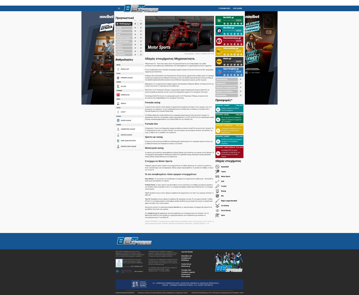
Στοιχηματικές (179, 292)
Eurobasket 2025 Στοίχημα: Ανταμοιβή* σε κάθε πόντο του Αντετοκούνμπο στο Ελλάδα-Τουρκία (230, 153)
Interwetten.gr (231, 48)
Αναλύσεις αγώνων (161, 292)
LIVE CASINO (237, 8)
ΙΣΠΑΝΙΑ (118, 82)
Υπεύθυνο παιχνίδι (188, 272)
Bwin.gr (227, 58)
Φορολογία (220, 83)
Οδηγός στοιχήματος (228, 161)
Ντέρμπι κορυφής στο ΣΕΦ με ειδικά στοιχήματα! (230, 109)
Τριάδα (119, 31)
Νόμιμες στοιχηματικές (226, 87)
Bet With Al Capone (123, 38)
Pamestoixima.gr (232, 38)
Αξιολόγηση (221, 95)
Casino (186, 292)
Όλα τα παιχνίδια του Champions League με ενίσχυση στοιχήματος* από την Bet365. (231, 120)
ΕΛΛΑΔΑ (118, 116)
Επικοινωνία (185, 274)
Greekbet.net (186, 258)
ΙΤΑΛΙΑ (118, 99)
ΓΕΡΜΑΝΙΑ (119, 90)
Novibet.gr (228, 28)
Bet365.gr (228, 17)
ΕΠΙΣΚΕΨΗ (238, 20)
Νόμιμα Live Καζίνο (224, 91)
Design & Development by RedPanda (125, 292)
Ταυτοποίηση (221, 79)
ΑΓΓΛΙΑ (118, 73)
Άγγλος (119, 45)
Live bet (147, 292)
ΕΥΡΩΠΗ (118, 125)
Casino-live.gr (186, 264)
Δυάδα (118, 28)
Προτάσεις (141, 292)
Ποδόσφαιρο (125, 24)
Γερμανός (120, 51)
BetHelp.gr (185, 260)
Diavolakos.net (186, 256)
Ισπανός (119, 48)
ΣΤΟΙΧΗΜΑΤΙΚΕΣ (224, 8)
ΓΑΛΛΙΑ (118, 107)
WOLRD (118, 65)
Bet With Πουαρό (122, 41)
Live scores (152, 292)
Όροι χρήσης (185, 276)
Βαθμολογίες (170, 292)
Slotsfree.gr (185, 266)
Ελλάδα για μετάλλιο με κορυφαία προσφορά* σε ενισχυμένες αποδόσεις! (231, 141)
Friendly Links (186, 270)
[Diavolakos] (134, 241)
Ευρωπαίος (120, 55)
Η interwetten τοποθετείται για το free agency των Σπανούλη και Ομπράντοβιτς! (231, 131)
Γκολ (118, 34)
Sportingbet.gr (231, 69)
